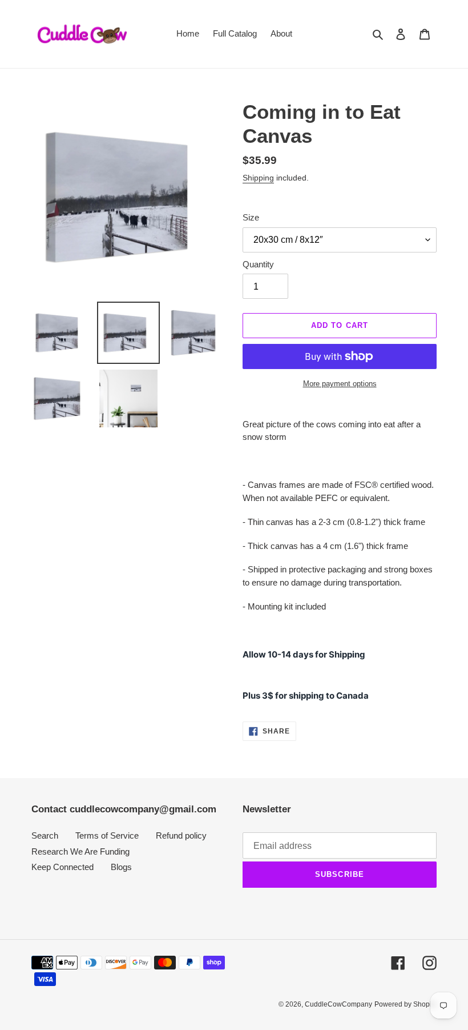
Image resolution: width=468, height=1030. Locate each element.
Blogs (121, 867)
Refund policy (181, 835)
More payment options (340, 383)
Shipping (258, 177)
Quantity (258, 264)
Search (44, 835)
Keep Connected (62, 867)
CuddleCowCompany (338, 1004)
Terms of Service (107, 835)
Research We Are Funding (80, 851)
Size (251, 217)
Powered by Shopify (405, 1004)
